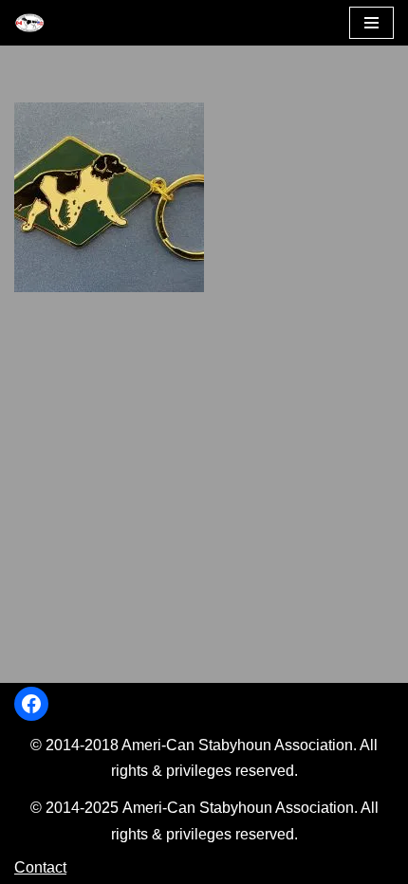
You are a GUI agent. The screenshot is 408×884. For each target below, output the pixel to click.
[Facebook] (31, 704)
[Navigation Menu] (371, 23)
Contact (40, 867)
